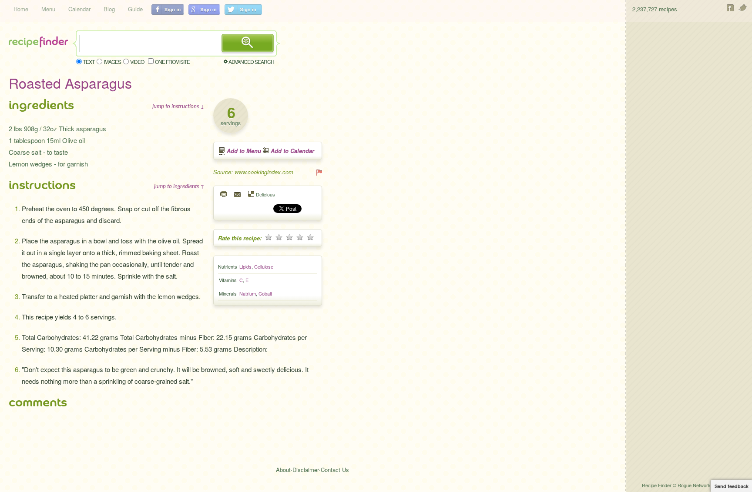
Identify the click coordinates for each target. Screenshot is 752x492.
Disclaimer (305, 469)
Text (88, 61)
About (283, 469)
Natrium (247, 293)
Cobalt (265, 293)
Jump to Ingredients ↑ (179, 186)
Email (238, 193)
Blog (109, 9)
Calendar (79, 9)
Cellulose (263, 266)
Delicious (265, 194)
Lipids (245, 266)
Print (224, 193)
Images (112, 61)
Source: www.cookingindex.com (253, 172)
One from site (172, 61)
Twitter (743, 7)
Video (137, 61)
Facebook (730, 7)
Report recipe (318, 172)
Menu (48, 9)
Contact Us (335, 469)
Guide (135, 9)
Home (20, 9)
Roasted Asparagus (70, 83)
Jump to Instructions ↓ (178, 106)
